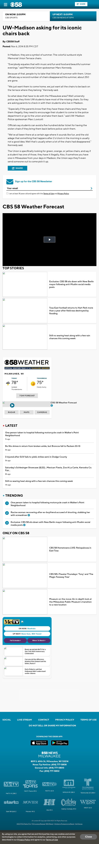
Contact (43, 719)
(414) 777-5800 (56, 767)
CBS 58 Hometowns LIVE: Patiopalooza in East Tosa (70, 549)
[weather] (8, 384)
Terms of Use (48, 194)
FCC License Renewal (38, 824)
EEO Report (49, 824)
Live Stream (24, 719)
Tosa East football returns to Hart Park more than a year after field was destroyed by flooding (71, 310)
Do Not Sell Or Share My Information (52, 725)
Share (82, 4)
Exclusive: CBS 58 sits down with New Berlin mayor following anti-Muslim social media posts (71, 284)
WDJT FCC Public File (24, 824)
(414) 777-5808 (59, 764)
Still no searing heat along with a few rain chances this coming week (69, 337)
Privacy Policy (63, 194)
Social (6, 719)
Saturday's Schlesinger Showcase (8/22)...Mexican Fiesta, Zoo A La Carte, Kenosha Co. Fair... (48, 469)
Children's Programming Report (64, 824)
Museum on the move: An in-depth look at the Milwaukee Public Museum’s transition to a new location (70, 602)
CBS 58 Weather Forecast (64, 402)
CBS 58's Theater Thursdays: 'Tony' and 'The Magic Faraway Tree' (71, 575)
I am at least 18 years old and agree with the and (39, 194)
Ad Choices (78, 824)
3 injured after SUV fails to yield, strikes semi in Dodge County (36, 456)
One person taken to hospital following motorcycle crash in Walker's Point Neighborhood (42, 434)
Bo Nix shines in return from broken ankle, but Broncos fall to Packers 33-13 (42, 446)
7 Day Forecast (27, 396)
